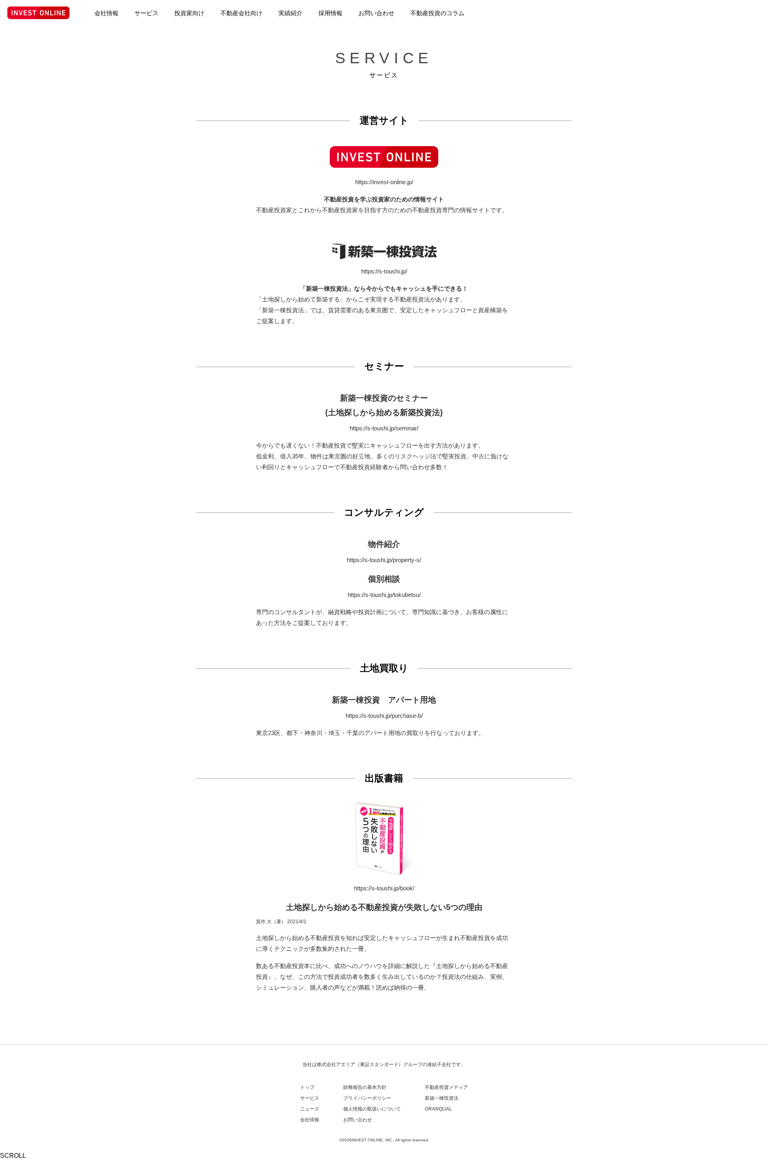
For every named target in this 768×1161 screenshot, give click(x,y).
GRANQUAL (438, 1109)
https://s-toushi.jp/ (384, 271)
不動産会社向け (241, 13)
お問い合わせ (357, 1120)
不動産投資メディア (446, 1087)
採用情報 (330, 13)
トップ (307, 1087)
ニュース (309, 1109)
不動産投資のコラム (437, 13)
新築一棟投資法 (441, 1098)
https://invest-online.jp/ (384, 182)
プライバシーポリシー (367, 1098)
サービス (309, 1098)
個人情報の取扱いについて (372, 1109)
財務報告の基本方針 (364, 1087)
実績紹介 (290, 13)
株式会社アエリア (336, 1064)
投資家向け (189, 13)
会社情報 (309, 1120)
